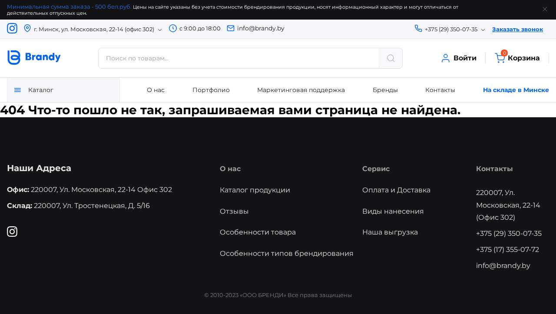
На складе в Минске (516, 90)
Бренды (385, 90)
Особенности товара (258, 232)
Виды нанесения (393, 211)
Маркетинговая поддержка (301, 90)
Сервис (376, 169)
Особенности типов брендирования (287, 253)
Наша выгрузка (390, 232)
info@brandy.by (261, 28)
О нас (156, 90)
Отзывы (234, 211)
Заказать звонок (517, 29)
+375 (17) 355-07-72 (507, 249)
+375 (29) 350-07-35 (509, 233)
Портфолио (211, 90)
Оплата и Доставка (396, 190)
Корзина (521, 57)
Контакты (440, 90)
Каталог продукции (255, 190)
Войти (465, 58)
